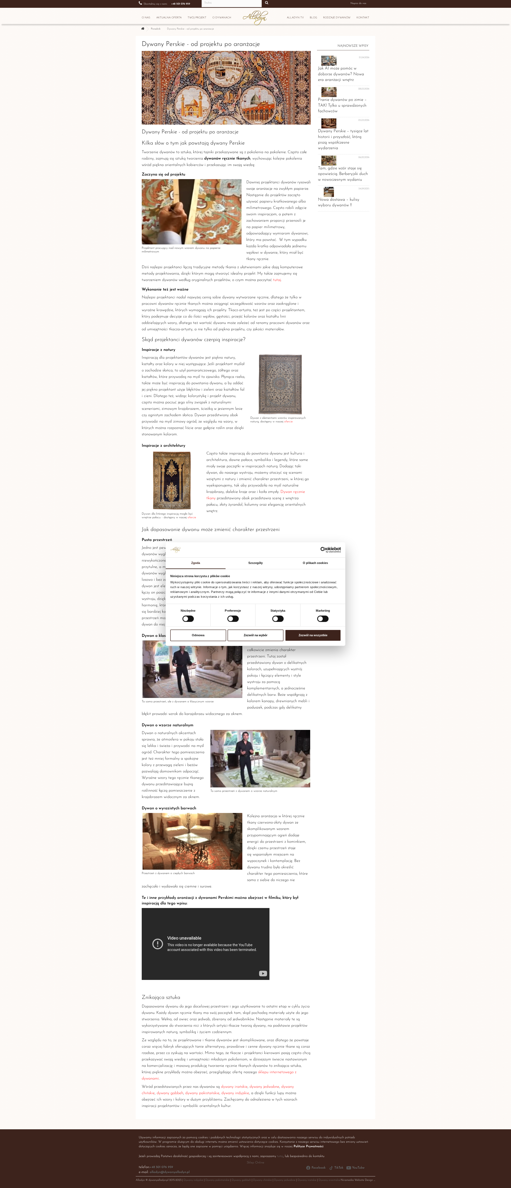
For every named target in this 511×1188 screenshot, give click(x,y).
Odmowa (198, 635)
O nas (146, 17)
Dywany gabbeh (241, 1180)
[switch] (228, 616)
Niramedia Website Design (357, 1180)
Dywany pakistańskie (217, 1180)
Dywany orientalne (329, 1180)
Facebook (319, 1167)
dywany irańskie (234, 1087)
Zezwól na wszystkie (313, 635)
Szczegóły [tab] (255, 563)
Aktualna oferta (169, 17)
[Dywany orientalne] (143, 29)
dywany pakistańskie (202, 1093)
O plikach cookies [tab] (315, 563)
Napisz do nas (358, 3)
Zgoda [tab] (195, 563)
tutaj (277, 280)
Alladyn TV (295, 17)
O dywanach (221, 17)
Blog (313, 17)
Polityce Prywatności (308, 1146)
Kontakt (363, 17)
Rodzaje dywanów (337, 17)
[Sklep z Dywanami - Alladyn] (255, 17)
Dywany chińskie (262, 1180)
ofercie (288, 421)
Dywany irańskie (307, 1180)
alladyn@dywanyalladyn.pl (170, 1172)
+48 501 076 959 (161, 1167)
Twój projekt (197, 17)
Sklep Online (255, 1162)
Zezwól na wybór (255, 635)
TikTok (338, 1167)
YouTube (358, 1167)
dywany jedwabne (264, 1087)
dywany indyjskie (235, 1093)
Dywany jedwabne (284, 1180)
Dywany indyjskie (193, 1180)
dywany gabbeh (170, 1093)
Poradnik (155, 29)
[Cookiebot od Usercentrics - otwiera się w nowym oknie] (323, 550)
